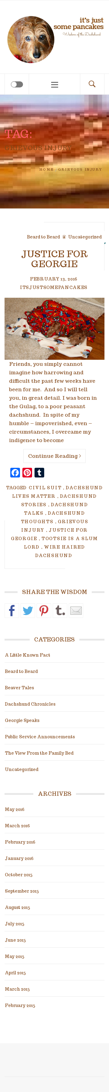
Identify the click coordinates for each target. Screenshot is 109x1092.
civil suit (45, 487)
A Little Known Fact (27, 655)
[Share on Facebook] (12, 610)
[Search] (92, 84)
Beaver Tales (19, 687)
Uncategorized (85, 237)
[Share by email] (76, 610)
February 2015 (20, 1005)
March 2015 (17, 989)
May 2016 (15, 809)
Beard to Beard (43, 237)
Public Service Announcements (40, 736)
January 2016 (19, 858)
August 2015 (17, 907)
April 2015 (15, 973)
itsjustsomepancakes (54, 287)
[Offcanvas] (17, 84)
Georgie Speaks (22, 720)
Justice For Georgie (54, 259)
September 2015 (22, 891)
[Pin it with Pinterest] (44, 610)
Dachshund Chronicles (30, 704)
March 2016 (17, 825)
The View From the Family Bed (39, 753)
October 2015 (18, 874)
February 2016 (20, 842)
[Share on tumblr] (60, 610)
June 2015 (15, 940)
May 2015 (14, 956)
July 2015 (14, 923)
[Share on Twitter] (28, 610)
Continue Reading (53, 456)
